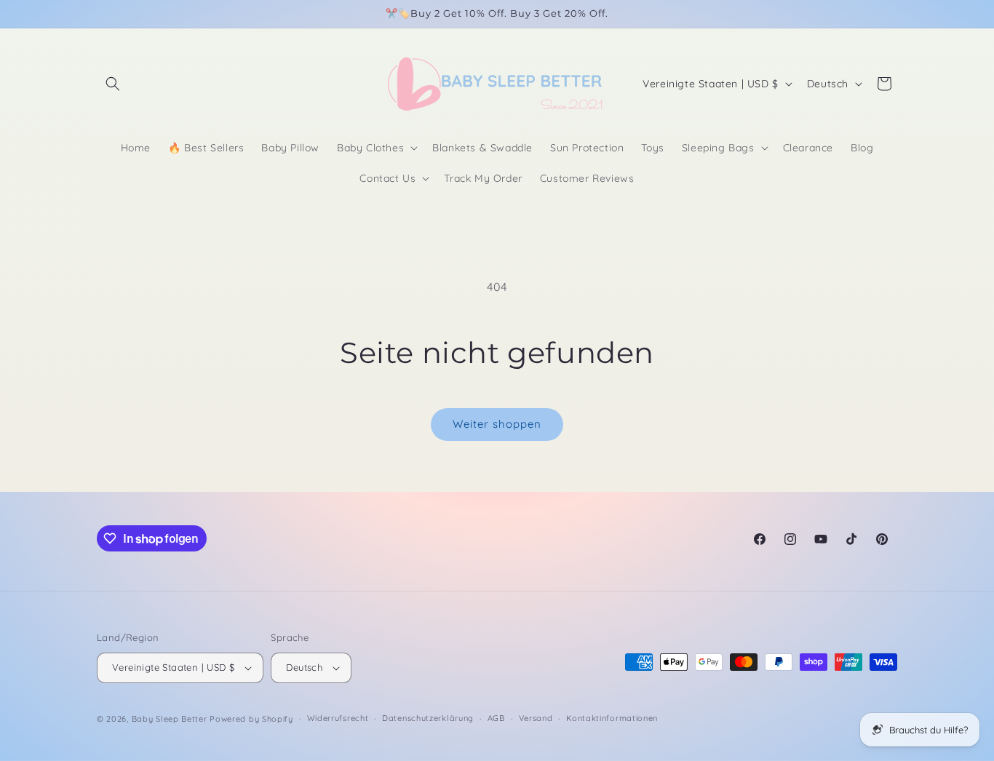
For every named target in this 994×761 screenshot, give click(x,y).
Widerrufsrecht (338, 718)
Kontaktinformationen (612, 718)
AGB (496, 718)
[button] (113, 84)
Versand (536, 718)
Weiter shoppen (497, 424)
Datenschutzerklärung (428, 718)
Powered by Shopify (251, 719)
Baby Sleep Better (169, 719)
